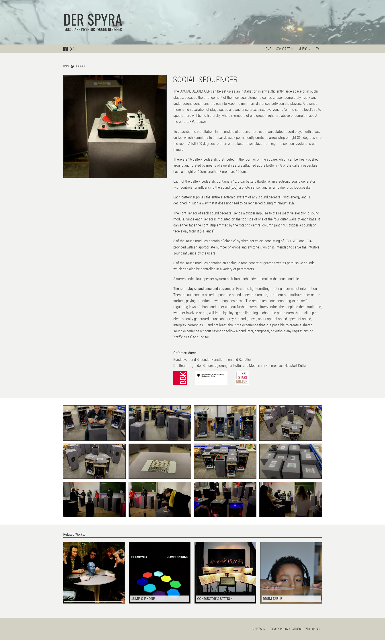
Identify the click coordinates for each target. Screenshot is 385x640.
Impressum (258, 628)
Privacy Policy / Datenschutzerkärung (294, 628)
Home (267, 48)
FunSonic (80, 66)
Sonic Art (283, 48)
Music (303, 48)
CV (317, 48)
